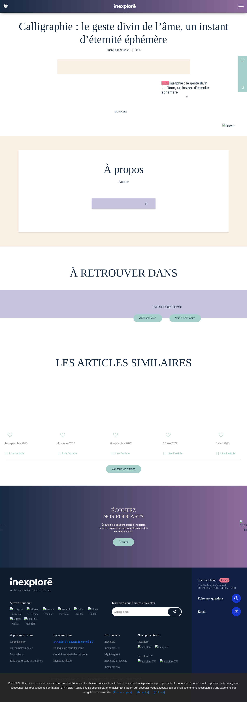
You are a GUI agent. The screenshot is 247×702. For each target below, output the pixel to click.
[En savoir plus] (122, 692)
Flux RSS (31, 623)
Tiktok (93, 614)
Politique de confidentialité (68, 647)
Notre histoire (17, 641)
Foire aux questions (210, 598)
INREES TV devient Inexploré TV (73, 641)
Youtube (48, 614)
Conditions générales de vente (70, 654)
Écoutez (123, 542)
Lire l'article (16, 453)
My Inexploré (112, 654)
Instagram (16, 614)
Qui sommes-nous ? (21, 647)
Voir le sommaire (185, 318)
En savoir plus (123, 220)
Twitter (79, 614)
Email (202, 611)
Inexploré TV (112, 647)
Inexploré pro (112, 666)
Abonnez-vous (147, 318)
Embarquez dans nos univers (26, 660)
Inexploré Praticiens (115, 660)
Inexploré (109, 641)
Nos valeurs (17, 654)
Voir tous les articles (123, 468)
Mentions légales (63, 660)
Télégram (33, 614)
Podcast (15, 623)
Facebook (64, 614)
